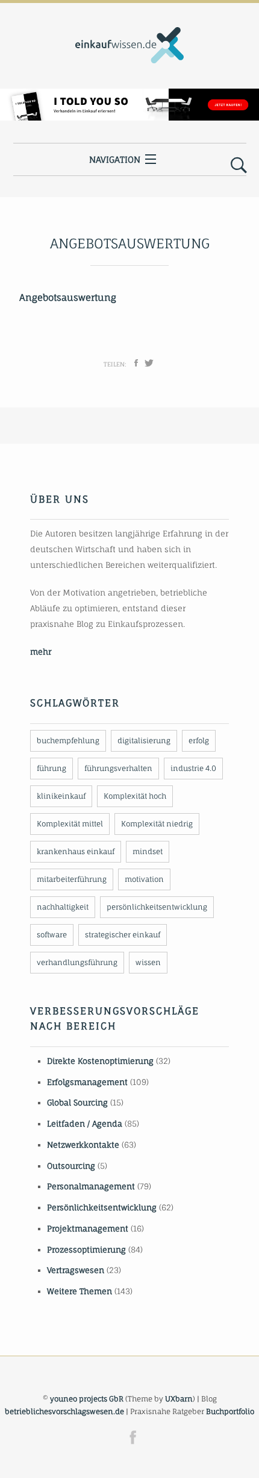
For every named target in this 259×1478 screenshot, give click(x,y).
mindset (148, 851)
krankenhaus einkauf (75, 851)
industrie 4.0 (193, 768)
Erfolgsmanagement (87, 1082)
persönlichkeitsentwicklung (157, 906)
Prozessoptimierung (86, 1249)
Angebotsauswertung (67, 297)
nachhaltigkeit (63, 906)
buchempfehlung (68, 740)
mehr (40, 651)
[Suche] (239, 166)
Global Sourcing (77, 1102)
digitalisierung (143, 740)
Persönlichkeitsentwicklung (102, 1207)
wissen (148, 962)
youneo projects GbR (86, 1398)
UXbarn (179, 1398)
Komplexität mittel (70, 823)
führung (51, 768)
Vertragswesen (75, 1270)
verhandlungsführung (77, 962)
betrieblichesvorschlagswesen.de (64, 1411)
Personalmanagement (91, 1186)
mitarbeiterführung (72, 879)
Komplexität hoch (135, 795)
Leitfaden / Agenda (84, 1123)
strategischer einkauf (122, 934)
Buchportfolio (230, 1411)
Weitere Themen (79, 1291)
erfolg (199, 740)
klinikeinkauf (61, 795)
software (52, 934)
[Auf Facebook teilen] (136, 363)
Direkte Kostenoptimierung (100, 1061)
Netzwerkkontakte (83, 1144)
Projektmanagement (87, 1228)
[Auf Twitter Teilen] (149, 363)
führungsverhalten (118, 768)
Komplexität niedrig (157, 823)
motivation (144, 879)
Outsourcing (71, 1166)
